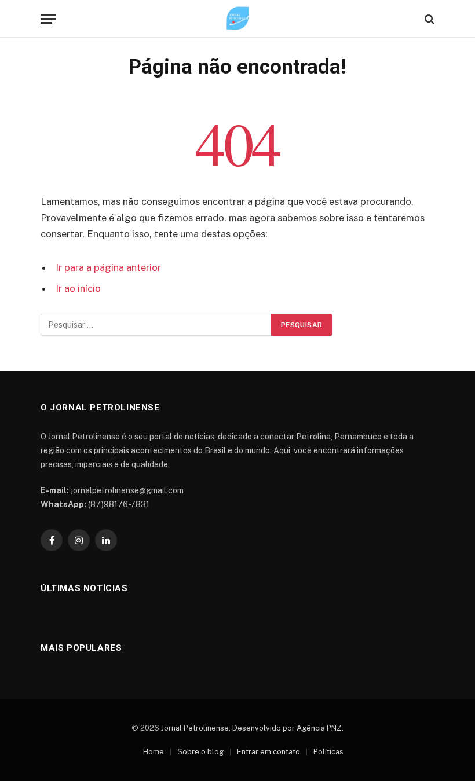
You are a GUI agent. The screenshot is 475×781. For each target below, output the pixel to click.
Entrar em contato (268, 751)
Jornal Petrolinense (195, 728)
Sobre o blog (200, 751)
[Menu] (48, 19)
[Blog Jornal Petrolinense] (237, 19)
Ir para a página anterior (108, 267)
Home (153, 751)
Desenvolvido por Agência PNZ (287, 728)
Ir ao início (78, 288)
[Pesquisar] (428, 19)
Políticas (328, 751)
